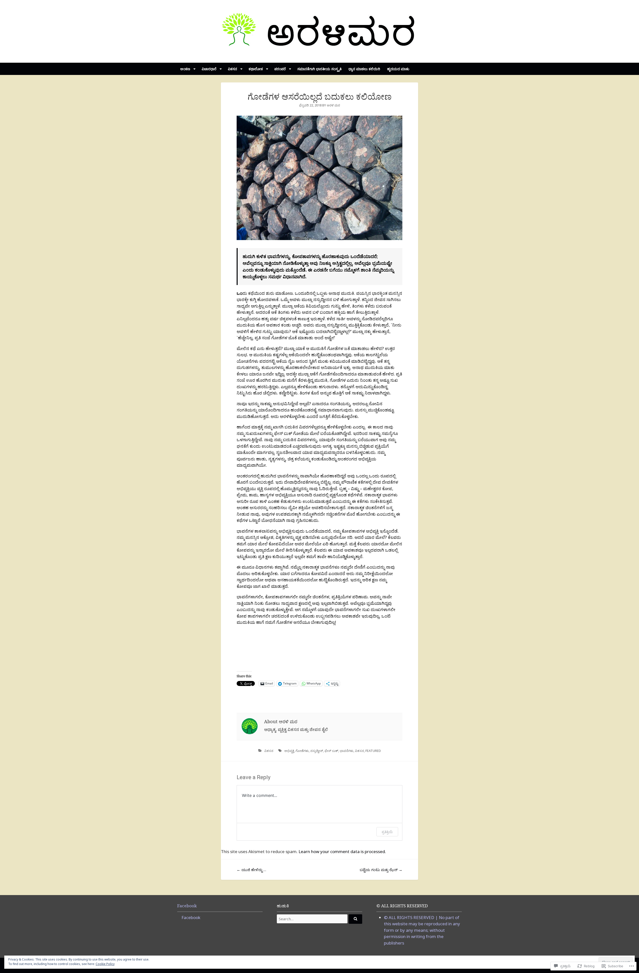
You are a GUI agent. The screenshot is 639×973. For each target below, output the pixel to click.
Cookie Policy (105, 964)
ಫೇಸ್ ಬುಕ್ (331, 750)
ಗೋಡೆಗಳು (302, 750)
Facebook (187, 906)
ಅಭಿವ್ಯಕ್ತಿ (289, 750)
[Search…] (355, 919)
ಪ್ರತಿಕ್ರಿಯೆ (387, 832)
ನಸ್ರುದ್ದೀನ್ (316, 750)
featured (373, 750)
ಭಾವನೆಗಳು (346, 750)
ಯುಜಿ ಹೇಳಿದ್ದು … (251, 869)
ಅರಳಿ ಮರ (333, 105)
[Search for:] (319, 918)
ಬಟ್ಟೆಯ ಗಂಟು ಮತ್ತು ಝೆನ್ (381, 869)
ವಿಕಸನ (268, 750)
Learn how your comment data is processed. (342, 851)
